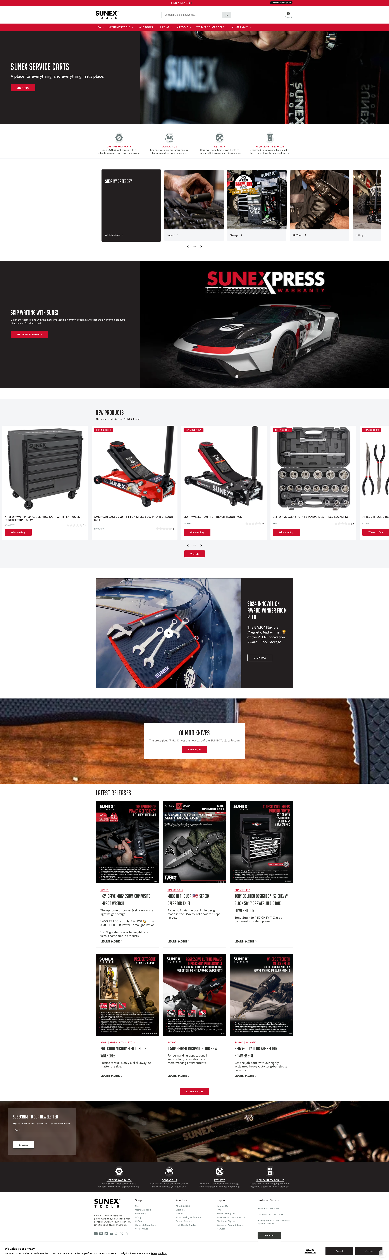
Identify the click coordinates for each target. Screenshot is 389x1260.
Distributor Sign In (226, 1221)
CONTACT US (169, 146)
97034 (131, 1042)
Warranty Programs (226, 1213)
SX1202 (104, 890)
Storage (234, 235)
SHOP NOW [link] (260, 657)
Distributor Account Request (230, 1225)
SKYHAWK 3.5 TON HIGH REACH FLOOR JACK (213, 517)
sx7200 (172, 1042)
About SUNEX (183, 1206)
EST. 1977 (219, 146)
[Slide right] (201, 246)
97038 (113, 1042)
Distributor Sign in (282, 2)
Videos (179, 1213)
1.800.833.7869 (275, 1214)
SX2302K (250, 1042)
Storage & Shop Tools (145, 1225)
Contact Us (222, 1206)
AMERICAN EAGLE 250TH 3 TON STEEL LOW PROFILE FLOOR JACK (133, 518)
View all (194, 554)
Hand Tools (140, 1213)
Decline (369, 1251)
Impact (171, 235)
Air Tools (297, 235)
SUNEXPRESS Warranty (29, 334)
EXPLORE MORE (194, 1091)
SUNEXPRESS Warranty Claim (231, 1217)
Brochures (181, 1209)
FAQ (219, 1209)
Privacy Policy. (159, 1253)
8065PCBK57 (242, 890)
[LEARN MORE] (127, 842)
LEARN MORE (110, 941)
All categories (112, 235)
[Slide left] (187, 246)
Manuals (221, 1228)
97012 (122, 1042)
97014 (103, 1042)
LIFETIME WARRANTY (119, 146)
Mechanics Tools (143, 1209)
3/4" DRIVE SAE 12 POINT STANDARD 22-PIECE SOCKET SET (311, 517)
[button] (100, 27)
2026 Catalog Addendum (188, 1217)
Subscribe (23, 1145)
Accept (339, 1251)
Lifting (359, 235)
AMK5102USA (175, 890)
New (137, 1206)
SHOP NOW (23, 88)
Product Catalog (184, 1221)
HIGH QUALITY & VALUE (270, 146)
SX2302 (239, 1042)
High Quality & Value (186, 1225)
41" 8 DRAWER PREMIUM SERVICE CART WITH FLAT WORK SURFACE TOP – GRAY (42, 518)
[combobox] (196, 15)
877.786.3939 (272, 1208)
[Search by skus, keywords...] (226, 15)
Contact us (269, 1235)
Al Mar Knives (141, 1228)
